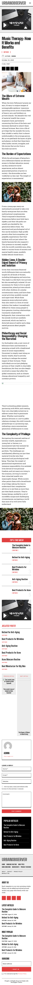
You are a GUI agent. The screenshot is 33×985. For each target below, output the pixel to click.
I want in (15, 969)
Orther (15, 560)
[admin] (3, 56)
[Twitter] (8, 68)
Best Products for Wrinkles (19, 568)
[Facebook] (4, 68)
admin (13, 56)
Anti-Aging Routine (20, 579)
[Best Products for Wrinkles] (6, 569)
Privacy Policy (22, 974)
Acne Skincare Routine (11, 659)
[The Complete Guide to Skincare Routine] (6, 548)
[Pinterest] (12, 68)
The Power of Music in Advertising (24, 733)
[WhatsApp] (16, 68)
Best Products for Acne (21, 590)
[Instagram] (9, 898)
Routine (15, 550)
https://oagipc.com (8, 756)
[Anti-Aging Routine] (6, 581)
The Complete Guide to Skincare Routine (21, 546)
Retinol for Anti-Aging (21, 557)
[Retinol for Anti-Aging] (6, 559)
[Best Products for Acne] (6, 591)
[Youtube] (19, 898)
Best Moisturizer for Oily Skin (13, 666)
